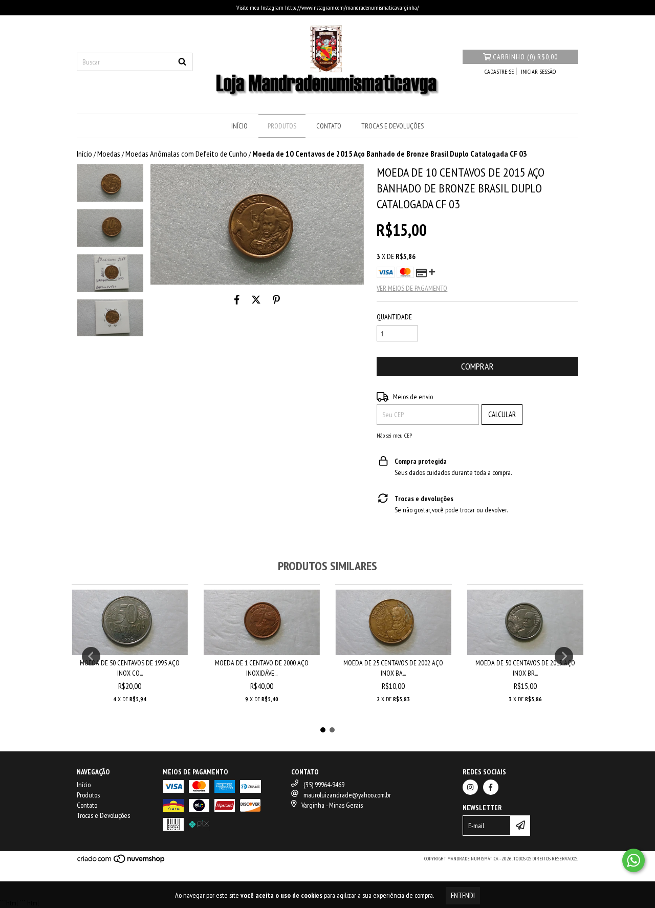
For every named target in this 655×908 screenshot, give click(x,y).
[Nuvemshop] (121, 861)
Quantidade (394, 316)
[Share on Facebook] (236, 300)
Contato (328, 126)
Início (239, 126)
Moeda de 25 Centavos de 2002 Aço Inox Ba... (393, 668)
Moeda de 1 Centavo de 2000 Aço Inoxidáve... (262, 668)
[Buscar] (182, 62)
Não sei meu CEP (394, 435)
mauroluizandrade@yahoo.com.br (347, 794)
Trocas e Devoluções (392, 126)
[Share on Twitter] (256, 300)
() (525, 56)
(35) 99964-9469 (323, 784)
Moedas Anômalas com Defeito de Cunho (186, 153)
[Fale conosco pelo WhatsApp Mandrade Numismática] (633, 860)
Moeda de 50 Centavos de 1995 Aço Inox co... (130, 668)
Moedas (108, 153)
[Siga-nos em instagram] (470, 787)
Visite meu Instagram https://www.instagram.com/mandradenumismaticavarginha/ (327, 7)
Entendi (463, 895)
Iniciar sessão (538, 71)
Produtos (282, 126)
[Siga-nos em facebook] (490, 787)
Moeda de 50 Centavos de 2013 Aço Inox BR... (525, 668)
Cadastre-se (499, 71)
